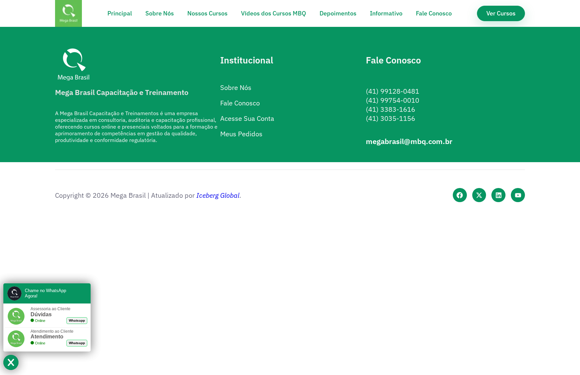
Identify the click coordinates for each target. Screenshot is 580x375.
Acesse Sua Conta (247, 118)
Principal (119, 13)
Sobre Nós (159, 13)
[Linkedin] (498, 195)
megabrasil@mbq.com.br (409, 141)
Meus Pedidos (241, 133)
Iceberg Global (217, 195)
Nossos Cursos (207, 13)
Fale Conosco (434, 13)
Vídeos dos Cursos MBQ (273, 13)
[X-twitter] (479, 195)
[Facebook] (460, 195)
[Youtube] (518, 195)
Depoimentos (338, 13)
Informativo (386, 13)
